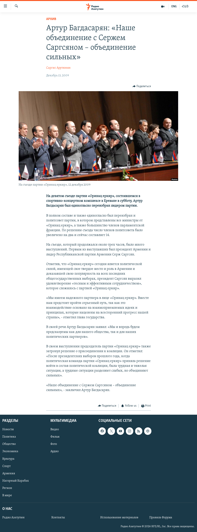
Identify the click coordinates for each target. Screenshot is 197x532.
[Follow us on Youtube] (120, 431)
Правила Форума (160, 517)
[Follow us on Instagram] (129, 431)
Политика (9, 436)
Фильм (54, 436)
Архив (51, 19)
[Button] (142, 86)
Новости (8, 429)
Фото (53, 444)
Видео (54, 429)
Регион (7, 488)
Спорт (6, 466)
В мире (7, 495)
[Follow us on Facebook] (102, 431)
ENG (174, 6)
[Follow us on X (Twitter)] (111, 431)
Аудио (54, 451)
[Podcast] (147, 431)
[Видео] (163, 6)
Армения (8, 473)
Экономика (10, 451)
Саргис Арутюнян (58, 67)
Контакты (58, 517)
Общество (9, 444)
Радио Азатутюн (13, 517)
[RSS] (138, 431)
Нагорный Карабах (15, 480)
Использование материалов (119, 517)
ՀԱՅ (185, 6)
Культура (8, 458)
